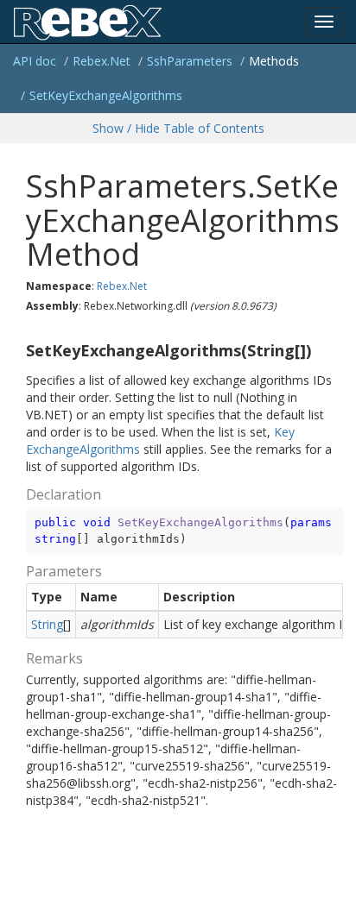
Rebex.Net (101, 61)
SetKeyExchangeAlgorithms (105, 95)
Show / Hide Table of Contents (178, 128)
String (47, 624)
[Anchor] (19, 351)
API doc (34, 61)
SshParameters (189, 61)
